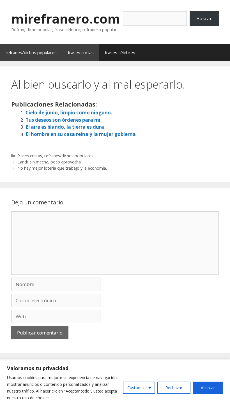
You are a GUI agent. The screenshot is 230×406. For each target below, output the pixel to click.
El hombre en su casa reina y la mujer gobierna (81, 134)
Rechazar (173, 387)
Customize (137, 387)
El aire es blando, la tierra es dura (65, 127)
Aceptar (208, 387)
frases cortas (81, 52)
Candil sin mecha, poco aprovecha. (49, 162)
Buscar (204, 18)
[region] (115, 383)
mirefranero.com (65, 18)
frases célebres (120, 52)
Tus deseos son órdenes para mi (63, 120)
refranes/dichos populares (31, 52)
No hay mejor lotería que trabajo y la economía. (62, 168)
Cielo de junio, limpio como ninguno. (69, 112)
